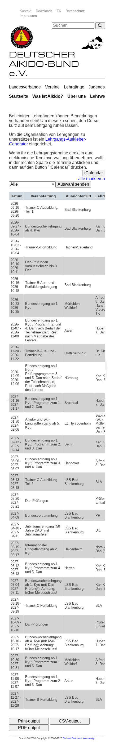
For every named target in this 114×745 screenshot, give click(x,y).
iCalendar (93, 173)
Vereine (52, 87)
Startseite (18, 96)
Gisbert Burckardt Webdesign (79, 738)
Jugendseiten (101, 87)
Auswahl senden (73, 184)
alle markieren (91, 178)
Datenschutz (75, 11)
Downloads (44, 11)
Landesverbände (25, 87)
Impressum (28, 16)
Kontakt (26, 11)
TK (59, 11)
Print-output (29, 721)
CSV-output (70, 721)
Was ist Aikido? (47, 96)
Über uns (76, 96)
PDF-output (29, 727)
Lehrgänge (74, 87)
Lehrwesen (101, 96)
